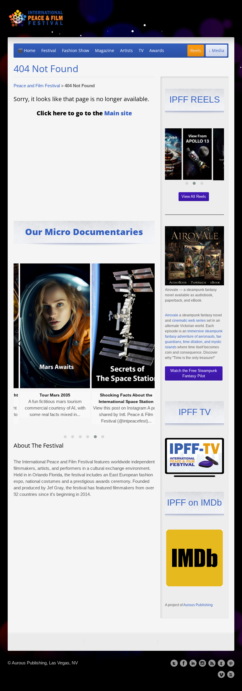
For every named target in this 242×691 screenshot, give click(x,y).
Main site (118, 113)
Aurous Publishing (198, 605)
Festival (48, 50)
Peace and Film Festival (37, 85)
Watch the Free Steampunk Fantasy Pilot (193, 373)
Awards (156, 50)
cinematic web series (189, 320)
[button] (65, 437)
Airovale (171, 315)
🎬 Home (26, 50)
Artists (126, 50)
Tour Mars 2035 (33, 395)
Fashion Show (75, 50)
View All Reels (194, 196)
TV (141, 50)
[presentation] (19, 343)
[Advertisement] (84, 164)
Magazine (104, 50)
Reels (195, 50)
